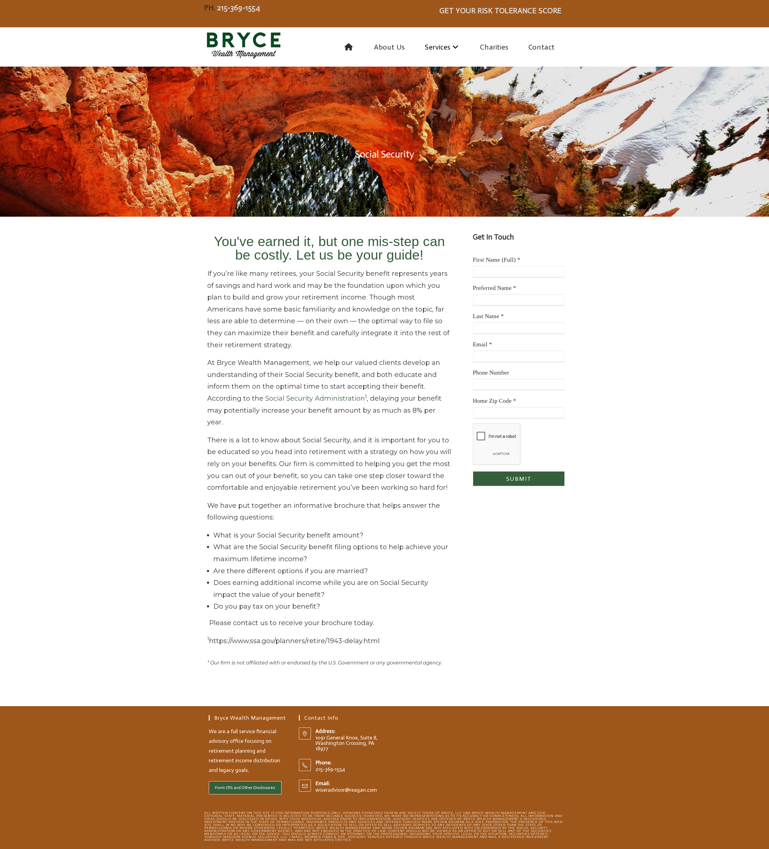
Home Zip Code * (494, 400)
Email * (482, 344)
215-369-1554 (238, 7)
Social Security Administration (315, 398)
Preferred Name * (494, 288)
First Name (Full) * (496, 259)
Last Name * (488, 316)
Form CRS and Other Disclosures (245, 787)
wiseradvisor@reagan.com (346, 790)
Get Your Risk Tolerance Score (500, 10)
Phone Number (491, 372)
